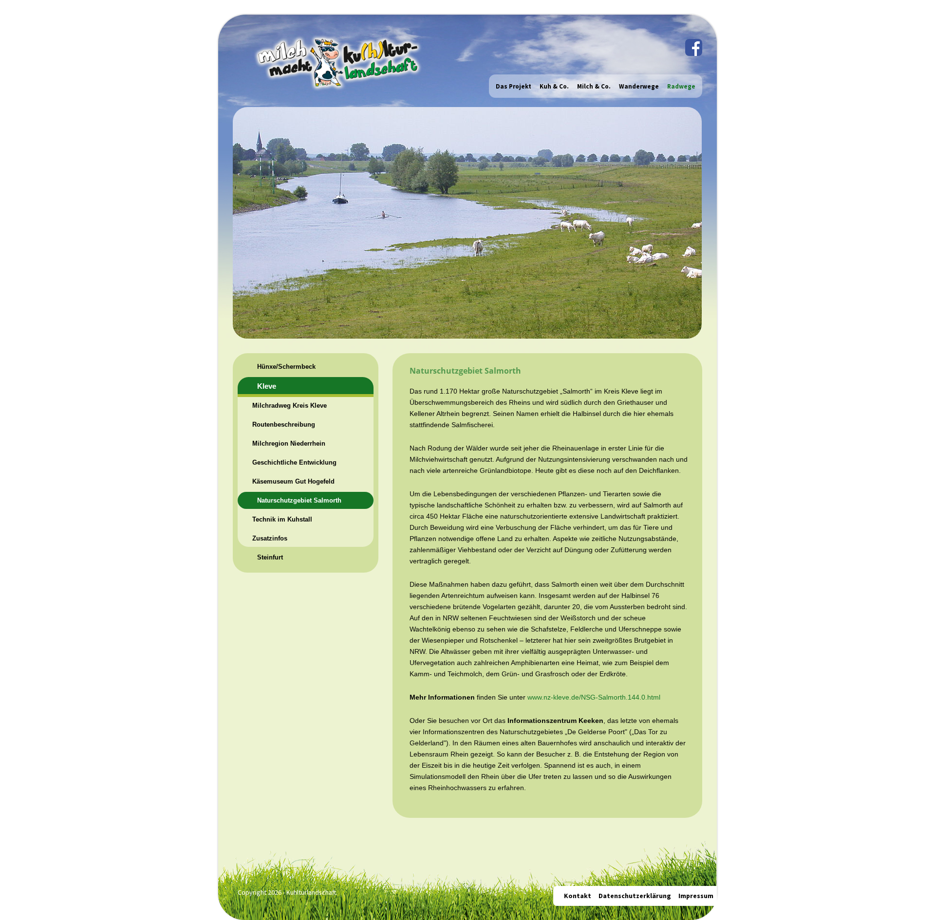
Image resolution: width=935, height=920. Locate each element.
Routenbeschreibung (283, 424)
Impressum (695, 895)
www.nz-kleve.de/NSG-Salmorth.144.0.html (593, 697)
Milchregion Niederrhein (288, 443)
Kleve (266, 386)
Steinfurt (270, 557)
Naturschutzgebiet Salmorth (299, 500)
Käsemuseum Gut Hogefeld (293, 481)
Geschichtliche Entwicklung (294, 462)
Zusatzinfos (269, 538)
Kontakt (577, 895)
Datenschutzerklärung (634, 895)
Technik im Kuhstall (282, 519)
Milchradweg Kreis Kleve (289, 405)
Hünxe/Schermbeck (286, 366)
